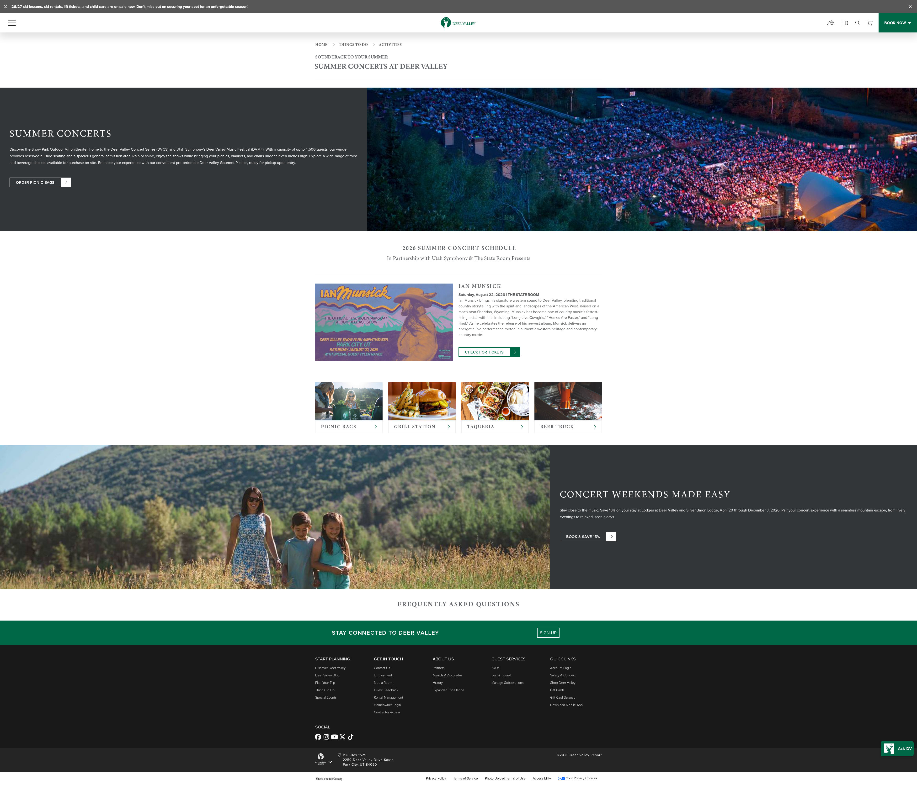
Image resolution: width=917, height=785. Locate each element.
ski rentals (53, 6)
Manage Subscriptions (507, 682)
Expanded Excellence (448, 690)
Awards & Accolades (447, 675)
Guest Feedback (386, 690)
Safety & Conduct (563, 675)
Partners (438, 667)
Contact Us (382, 667)
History (438, 682)
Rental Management (388, 697)
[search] (857, 23)
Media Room (383, 682)
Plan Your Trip (325, 682)
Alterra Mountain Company (329, 778)
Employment (383, 675)
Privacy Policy (436, 778)
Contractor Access (387, 712)
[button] (897, 748)
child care (98, 6)
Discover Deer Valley (330, 667)
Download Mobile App (566, 704)
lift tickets (72, 6)
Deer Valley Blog (327, 675)
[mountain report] (830, 23)
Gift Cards (557, 690)
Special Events (325, 697)
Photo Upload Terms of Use (505, 778)
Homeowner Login (387, 704)
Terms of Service (465, 778)
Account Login (560, 667)
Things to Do (325, 690)
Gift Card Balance (563, 697)
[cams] (845, 23)
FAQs (495, 667)
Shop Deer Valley (563, 682)
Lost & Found (501, 675)
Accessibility (542, 778)
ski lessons (32, 6)
